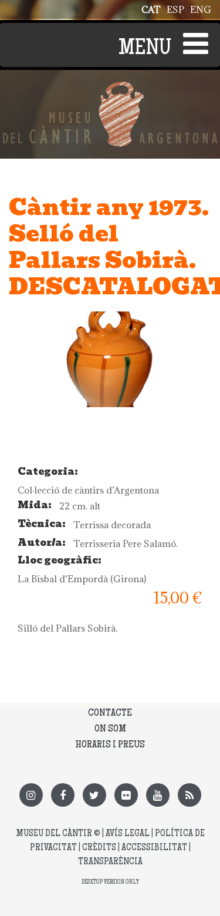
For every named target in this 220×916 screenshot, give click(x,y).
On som (110, 729)
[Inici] (110, 88)
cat (151, 9)
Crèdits (99, 848)
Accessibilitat (154, 848)
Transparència (110, 862)
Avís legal (128, 834)
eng (200, 9)
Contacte (110, 713)
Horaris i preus (110, 745)
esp (175, 9)
